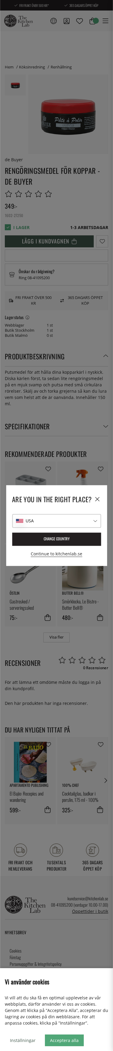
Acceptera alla (64, 1040)
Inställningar (23, 1040)
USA (30, 521)
